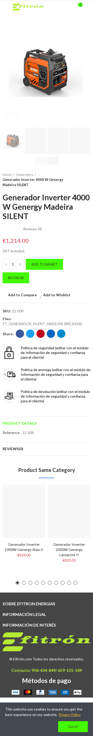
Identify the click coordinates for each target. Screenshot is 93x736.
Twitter (30, 334)
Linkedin (51, 334)
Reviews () (32, 229)
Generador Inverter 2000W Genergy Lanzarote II (69, 549)
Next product (86, 179)
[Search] (69, 7)
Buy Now (16, 278)
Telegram (61, 334)
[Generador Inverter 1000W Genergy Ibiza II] (24, 511)
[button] (8, 71)
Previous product (74, 179)
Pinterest (40, 334)
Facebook (20, 334)
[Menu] (5, 7)
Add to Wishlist (57, 295)
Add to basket (44, 264)
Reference (11, 432)
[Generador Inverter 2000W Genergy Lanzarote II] (69, 511)
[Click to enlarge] (11, 117)
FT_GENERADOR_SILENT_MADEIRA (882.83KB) (42, 323)
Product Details (19, 423)
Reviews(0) (13, 448)
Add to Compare (22, 295)
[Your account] (87, 7)
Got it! (73, 727)
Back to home (80, 179)
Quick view (32, 514)
